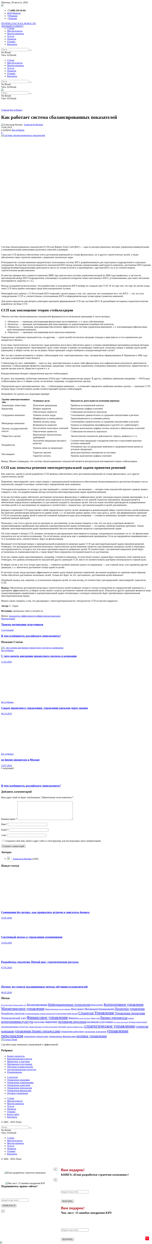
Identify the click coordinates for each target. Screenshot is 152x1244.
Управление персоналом (19, 1088)
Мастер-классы (14, 31)
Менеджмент (77, 1009)
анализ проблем (84, 1018)
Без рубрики (16, 110)
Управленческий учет (13, 1017)
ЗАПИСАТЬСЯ (8, 1206)
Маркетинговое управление (22, 1009)
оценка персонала (35, 1027)
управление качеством (72, 1031)
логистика (39, 1021)
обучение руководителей (138, 1022)
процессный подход (75, 1027)
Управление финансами (19, 1090)
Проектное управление (130, 1009)
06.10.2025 (6, 713)
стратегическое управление (109, 1026)
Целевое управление (17, 1093)
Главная (5, 110)
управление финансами (62, 1036)
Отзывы (11, 41)
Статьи (10, 28)
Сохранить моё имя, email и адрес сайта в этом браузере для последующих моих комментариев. (53, 841)
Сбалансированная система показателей (40, 1014)
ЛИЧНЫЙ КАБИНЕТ (12, 26)
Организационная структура (21, 1069)
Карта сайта (13, 1114)
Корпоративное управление (124, 1004)
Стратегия (86, 1013)
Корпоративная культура (19, 1059)
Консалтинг (97, 1005)
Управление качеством (18, 1085)
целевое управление (91, 1036)
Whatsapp (13, 16)
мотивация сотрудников (100, 1021)
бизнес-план (95, 1018)
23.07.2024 (6, 765)
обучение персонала (120, 1022)
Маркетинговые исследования (57, 1009)
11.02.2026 (6, 662)
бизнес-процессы (114, 1018)
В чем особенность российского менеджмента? (31, 785)
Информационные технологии (69, 1004)
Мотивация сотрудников (19, 1064)
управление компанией (95, 1031)
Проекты (11, 39)
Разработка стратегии (13, 1013)
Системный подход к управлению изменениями (31, 937)
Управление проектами (130, 1013)
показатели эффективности (23, 616)
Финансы (74, 1018)
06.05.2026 (6, 992)
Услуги (10, 36)
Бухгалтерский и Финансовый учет (13, 1005)
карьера (131, 1018)
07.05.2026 (6, 967)
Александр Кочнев (33, 124)
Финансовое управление (47, 1017)
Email (4, 829)
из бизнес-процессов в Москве (20, 759)
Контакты (12, 44)
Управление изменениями (20, 1082)
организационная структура (14, 1026)
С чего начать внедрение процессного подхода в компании (39, 656)
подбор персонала (50, 1027)
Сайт (3, 835)
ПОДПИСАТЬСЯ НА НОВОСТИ (18, 23)
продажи (62, 1026)
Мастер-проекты (15, 33)
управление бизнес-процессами (37, 1031)
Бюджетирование (37, 1004)
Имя (4, 824)
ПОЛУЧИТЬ (67, 1201)
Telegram (12, 18)
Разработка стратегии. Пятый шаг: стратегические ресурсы (40, 961)
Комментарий (9, 819)
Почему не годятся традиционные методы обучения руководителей (44, 986)
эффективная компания (48, 616)
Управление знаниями (18, 1080)
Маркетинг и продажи (18, 1061)
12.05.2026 (6, 943)
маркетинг (51, 1021)
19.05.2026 (6, 918)
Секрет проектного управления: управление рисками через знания (44, 708)
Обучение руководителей (20, 1067)
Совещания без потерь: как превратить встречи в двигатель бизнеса (45, 912)
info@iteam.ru (14, 13)
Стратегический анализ (66, 1013)
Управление (104, 1013)
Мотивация (91, 1008)
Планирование (106, 1009)
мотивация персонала (72, 1021)
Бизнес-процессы (16, 1056)
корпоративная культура (17, 1021)
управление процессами (36, 1036)
